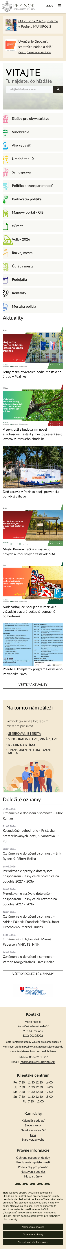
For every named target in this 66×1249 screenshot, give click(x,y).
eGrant (17, 226)
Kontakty (19, 293)
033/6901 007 (38, 1057)
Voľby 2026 (21, 239)
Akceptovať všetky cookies (33, 1242)
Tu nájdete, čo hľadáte (29, 81)
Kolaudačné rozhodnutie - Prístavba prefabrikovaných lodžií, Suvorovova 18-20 (32, 836)
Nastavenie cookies (33, 1226)
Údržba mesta (23, 266)
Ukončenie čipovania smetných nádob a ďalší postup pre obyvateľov (35, 47)
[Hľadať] (58, 89)
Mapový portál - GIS (27, 212)
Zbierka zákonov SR (33, 1130)
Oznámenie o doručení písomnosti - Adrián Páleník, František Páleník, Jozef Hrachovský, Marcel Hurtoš (31, 922)
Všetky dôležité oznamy (33, 973)
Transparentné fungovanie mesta (30, 752)
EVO (33, 1134)
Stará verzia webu (33, 1139)
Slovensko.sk (33, 1125)
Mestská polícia (24, 306)
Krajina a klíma (21, 745)
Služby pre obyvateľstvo (30, 119)
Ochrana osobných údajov (33, 1157)
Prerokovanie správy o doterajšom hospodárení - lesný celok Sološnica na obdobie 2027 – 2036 (31, 876)
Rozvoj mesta (22, 253)
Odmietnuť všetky (33, 1234)
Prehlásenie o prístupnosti (33, 1162)
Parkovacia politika (27, 199)
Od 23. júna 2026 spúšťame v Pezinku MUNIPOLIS (38, 24)
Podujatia (19, 279)
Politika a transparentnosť (32, 186)
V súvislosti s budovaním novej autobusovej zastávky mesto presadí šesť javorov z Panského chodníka (32, 434)
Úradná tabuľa (23, 159)
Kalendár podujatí (33, 1120)
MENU (59, 6)
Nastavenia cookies (33, 1171)
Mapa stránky (33, 1176)
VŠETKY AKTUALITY (33, 684)
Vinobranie (20, 132)
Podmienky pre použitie (33, 1167)
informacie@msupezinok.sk (37, 1061)
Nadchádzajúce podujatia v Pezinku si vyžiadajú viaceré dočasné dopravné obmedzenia (30, 612)
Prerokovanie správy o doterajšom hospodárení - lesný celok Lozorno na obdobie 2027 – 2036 (30, 899)
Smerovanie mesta (24, 733)
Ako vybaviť (21, 145)
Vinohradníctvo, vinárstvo (33, 739)
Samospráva (21, 172)
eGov (49, 6)
